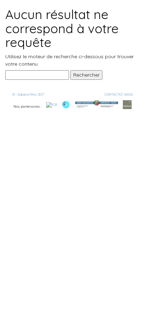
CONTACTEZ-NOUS (119, 94)
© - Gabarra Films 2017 (28, 94)
